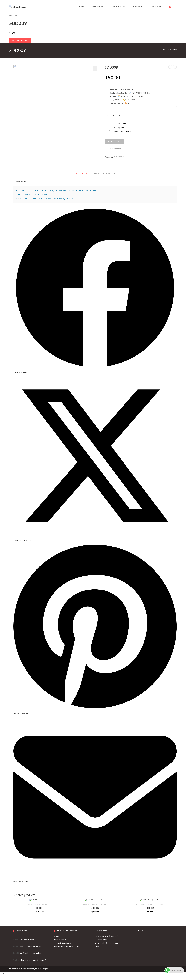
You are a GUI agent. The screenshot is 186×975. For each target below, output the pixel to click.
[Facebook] (136, 938)
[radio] (119, 124)
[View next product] (175, 67)
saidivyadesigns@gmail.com (31, 953)
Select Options (20, 40)
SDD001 (39, 908)
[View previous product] (170, 67)
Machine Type (113, 116)
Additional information (102, 174)
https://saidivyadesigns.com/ (33, 960)
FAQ (97, 946)
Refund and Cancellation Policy (67, 946)
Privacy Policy (60, 939)
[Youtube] (136, 957)
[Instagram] (136, 944)
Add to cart (114, 141)
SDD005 (95, 908)
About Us (58, 936)
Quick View (45, 900)
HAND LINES (49, 904)
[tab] (81, 174)
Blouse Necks (30, 904)
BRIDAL (94, 904)
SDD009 (173, 49)
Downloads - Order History (106, 943)
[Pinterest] (136, 951)
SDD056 (150, 908)
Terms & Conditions (62, 943)
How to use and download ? (106, 936)
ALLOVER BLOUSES (143, 904)
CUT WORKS (119, 157)
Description (81, 174)
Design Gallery (101, 939)
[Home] (159, 49)
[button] (113, 148)
